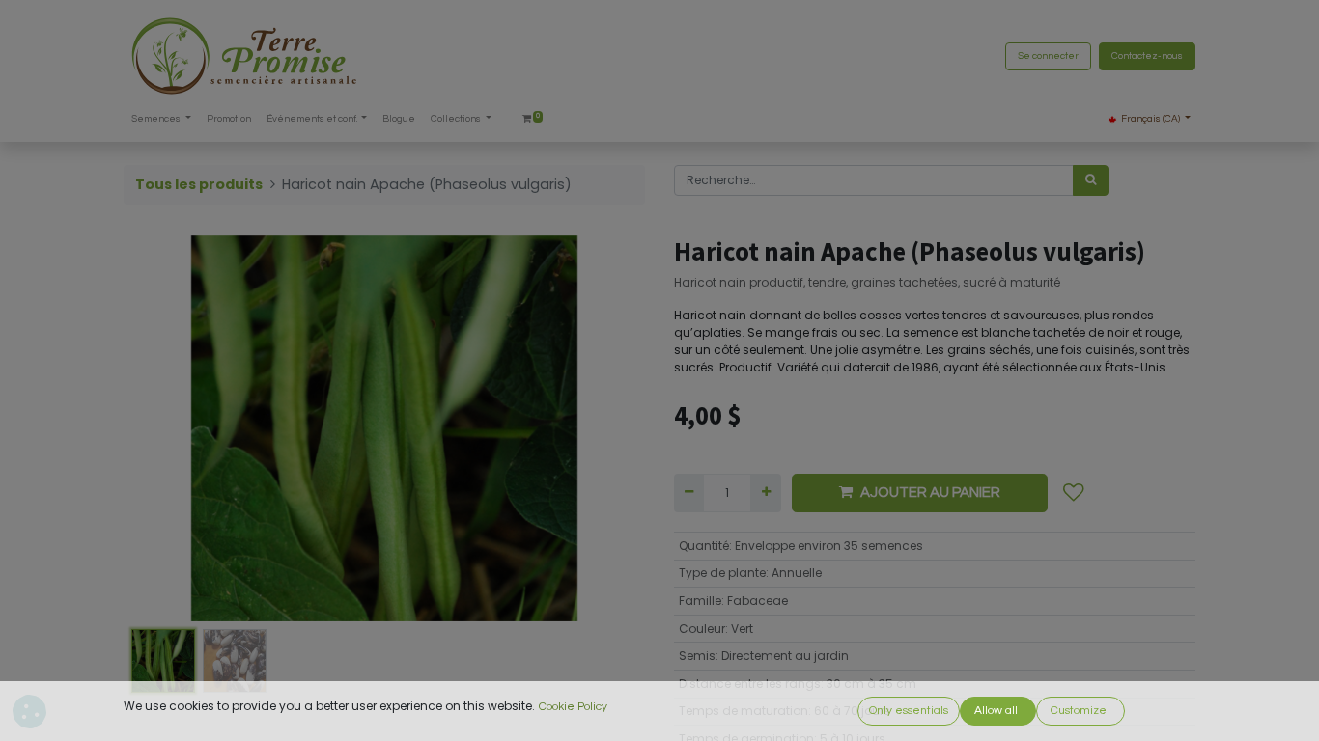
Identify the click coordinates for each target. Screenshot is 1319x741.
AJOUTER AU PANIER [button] (930, 492)
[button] (163, 428)
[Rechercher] (1091, 180)
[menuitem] (229, 119)
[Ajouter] (765, 493)
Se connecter (1048, 56)
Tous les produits (199, 184)
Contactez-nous (1147, 56)
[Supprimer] (689, 493)
